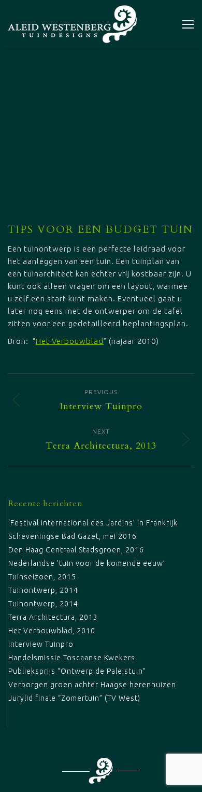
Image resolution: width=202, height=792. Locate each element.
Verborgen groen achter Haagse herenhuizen (92, 684)
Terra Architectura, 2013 (53, 617)
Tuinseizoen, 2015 (42, 577)
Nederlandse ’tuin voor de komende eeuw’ (86, 563)
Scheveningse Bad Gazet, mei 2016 (72, 536)
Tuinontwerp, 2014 (43, 590)
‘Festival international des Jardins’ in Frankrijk (93, 523)
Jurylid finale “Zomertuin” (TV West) (74, 698)
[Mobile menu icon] (188, 24)
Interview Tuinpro (41, 644)
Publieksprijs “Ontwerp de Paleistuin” (77, 671)
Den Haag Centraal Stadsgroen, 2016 (76, 550)
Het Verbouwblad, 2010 (51, 631)
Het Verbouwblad (70, 341)
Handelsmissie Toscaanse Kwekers (71, 658)
